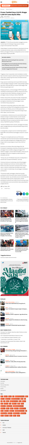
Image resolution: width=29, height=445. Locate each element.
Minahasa (7, 313)
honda (22, 403)
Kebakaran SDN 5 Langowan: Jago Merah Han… (16, 314)
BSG (4, 401)
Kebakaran (3, 408)
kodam (7, 408)
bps (24, 398)
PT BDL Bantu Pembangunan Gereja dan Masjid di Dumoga (22, 199)
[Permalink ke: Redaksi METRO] (1, 17)
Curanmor (6, 403)
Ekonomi (7, 324)
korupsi (11, 408)
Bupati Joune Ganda (14, 401)
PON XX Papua (23, 413)
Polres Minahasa (16, 413)
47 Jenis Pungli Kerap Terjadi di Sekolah (8, 337)
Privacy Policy (3, 386)
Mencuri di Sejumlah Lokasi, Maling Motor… (15, 372)
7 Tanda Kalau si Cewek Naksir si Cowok (8, 339)
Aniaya (10, 396)
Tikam (14, 415)
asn (13, 396)
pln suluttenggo (3, 413)
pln (2, 188)
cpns (2, 403)
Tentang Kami (3, 390)
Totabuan (13, 349)
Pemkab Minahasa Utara (19, 410)
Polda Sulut (10, 413)
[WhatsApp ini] (27, 193)
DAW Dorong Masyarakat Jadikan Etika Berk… (16, 367)
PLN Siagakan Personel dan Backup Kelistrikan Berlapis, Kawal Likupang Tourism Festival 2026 (21, 249)
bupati (7, 401)
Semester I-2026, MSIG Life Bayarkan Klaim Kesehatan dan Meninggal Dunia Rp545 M (21, 220)
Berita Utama (8, 302)
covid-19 (24, 401)
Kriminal (13, 302)
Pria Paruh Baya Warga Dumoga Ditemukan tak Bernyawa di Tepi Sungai (6, 220)
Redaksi (1, 388)
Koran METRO (9, 442)
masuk (6, 257)
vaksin (18, 415)
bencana (2, 398)
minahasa (16, 408)
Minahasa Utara (22, 408)
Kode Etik (2, 383)
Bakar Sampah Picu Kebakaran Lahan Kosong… (16, 319)
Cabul (20, 401)
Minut (6, 307)
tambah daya (7, 188)
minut (2, 410)
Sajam (2, 415)
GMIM (19, 403)
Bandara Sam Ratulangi (19, 396)
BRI (1, 401)
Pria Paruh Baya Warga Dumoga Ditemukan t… (16, 350)
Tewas (11, 415)
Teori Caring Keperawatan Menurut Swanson (9, 335)
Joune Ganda (9, 406)
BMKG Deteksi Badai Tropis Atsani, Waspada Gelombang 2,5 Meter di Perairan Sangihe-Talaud (22, 235)
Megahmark (20, 442)
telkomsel (6, 415)
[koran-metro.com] (14, 2)
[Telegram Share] (24, 193)
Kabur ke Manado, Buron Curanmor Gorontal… (16, 356)
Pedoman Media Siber (4, 385)
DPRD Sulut (14, 403)
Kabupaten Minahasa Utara (18, 406)
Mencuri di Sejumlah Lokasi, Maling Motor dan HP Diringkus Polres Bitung (6, 234)
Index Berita (2, 381)
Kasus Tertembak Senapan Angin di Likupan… (16, 309)
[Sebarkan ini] (17, 193)
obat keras (6, 410)
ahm (2, 396)
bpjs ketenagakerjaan (15, 398)
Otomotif (7, 365)
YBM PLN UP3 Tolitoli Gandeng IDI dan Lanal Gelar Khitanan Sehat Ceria (7, 249)
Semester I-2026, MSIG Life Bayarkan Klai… (15, 361)
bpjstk (22, 398)
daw (10, 403)
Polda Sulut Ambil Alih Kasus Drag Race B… (15, 303)
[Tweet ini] (20, 193)
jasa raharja (3, 406)
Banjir (26, 396)
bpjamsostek (8, 398)
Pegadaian (12, 410)
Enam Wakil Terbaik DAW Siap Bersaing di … (15, 325)
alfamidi (5, 396)
